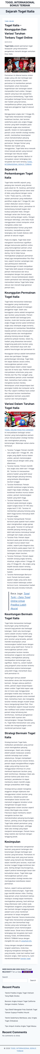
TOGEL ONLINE (9, 21)
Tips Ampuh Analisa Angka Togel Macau (20, 1026)
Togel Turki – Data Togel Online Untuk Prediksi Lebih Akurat (20, 601)
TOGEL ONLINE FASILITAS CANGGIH (19, 430)
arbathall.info (26, 941)
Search (5, 977)
